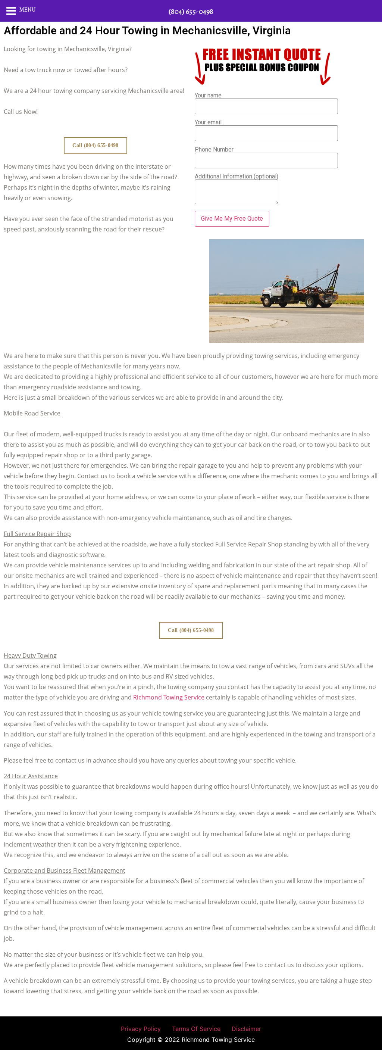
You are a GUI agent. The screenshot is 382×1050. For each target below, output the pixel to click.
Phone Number (214, 150)
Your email (208, 122)
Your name (208, 96)
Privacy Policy (141, 1028)
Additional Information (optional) (236, 177)
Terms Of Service (196, 1028)
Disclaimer (246, 1028)
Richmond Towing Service (168, 697)
